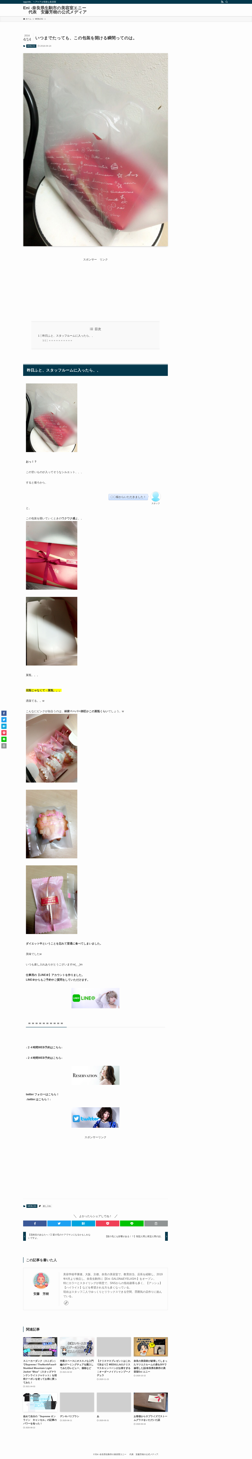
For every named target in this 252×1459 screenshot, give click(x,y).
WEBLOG (31, 46)
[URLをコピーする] (156, 1223)
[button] (35, 1223)
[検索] (226, 2)
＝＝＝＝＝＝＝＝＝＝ (61, 340)
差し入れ (47, 1206)
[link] (66, 1303)
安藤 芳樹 (41, 1293)
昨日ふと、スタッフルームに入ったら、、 (68, 335)
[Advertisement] (95, 286)
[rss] (222, 2)
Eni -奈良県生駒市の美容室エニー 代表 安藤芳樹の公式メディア (55, 10)
